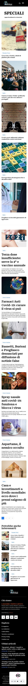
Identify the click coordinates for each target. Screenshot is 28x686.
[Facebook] (3, 617)
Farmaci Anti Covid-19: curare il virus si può (14, 305)
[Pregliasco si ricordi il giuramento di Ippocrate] (14, 197)
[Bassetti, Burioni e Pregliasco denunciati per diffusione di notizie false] (14, 330)
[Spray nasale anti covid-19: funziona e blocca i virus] (14, 381)
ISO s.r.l (11, 612)
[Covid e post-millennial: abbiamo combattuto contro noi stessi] (14, 117)
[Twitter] (11, 617)
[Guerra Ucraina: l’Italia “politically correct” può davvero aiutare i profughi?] (14, 76)
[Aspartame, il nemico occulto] (14, 428)
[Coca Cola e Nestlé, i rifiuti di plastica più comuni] (14, 35)
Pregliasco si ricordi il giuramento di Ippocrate (18, 578)
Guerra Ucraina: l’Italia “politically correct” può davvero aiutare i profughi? (13, 97)
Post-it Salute (6, 297)
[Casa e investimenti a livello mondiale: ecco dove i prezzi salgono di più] (14, 469)
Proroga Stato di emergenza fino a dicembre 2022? (16, 568)
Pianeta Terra (6, 53)
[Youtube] (16, 617)
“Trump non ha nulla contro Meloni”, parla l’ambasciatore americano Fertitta (13, 663)
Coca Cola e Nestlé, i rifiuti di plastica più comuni (17, 537)
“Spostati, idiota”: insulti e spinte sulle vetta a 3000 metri (13, 648)
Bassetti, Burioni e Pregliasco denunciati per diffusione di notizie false (14, 354)
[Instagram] (7, 617)
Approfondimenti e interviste (13, 17)
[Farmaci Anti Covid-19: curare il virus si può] (14, 285)
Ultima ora (4, 651)
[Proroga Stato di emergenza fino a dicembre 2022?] (14, 157)
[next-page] (12, 518)
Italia (4, 93)
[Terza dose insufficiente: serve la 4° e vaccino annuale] (14, 238)
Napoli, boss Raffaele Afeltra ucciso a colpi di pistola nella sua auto (13, 655)
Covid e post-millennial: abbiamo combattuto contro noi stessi (18, 558)
